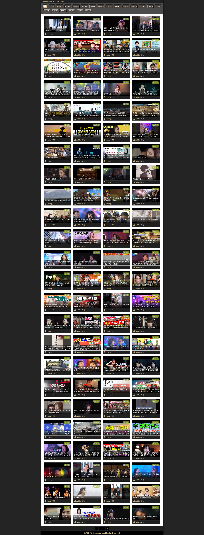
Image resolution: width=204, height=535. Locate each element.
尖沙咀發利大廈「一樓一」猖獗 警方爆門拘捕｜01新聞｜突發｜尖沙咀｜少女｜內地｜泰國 (145, 305)
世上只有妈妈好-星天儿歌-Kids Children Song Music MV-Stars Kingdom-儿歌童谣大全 (58, 433)
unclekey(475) (51, 34)
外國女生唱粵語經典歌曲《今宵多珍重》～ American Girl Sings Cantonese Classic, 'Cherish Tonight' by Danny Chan (86, 242)
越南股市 (59, 6)
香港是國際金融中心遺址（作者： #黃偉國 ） (57, 242)
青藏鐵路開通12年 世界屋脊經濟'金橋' (58, 200)
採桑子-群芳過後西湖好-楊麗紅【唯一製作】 (145, 50)
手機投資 (126, 6)
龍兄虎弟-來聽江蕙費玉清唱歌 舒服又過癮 (86, 369)
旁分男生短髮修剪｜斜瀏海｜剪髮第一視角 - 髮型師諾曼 (116, 220)
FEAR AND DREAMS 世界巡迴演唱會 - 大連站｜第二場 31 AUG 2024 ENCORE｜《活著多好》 (87, 157)
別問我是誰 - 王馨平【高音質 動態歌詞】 (145, 518)
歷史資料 (55, 11)
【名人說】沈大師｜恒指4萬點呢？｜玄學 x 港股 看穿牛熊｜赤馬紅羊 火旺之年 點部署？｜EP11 (86, 114)
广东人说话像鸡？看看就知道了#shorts (145, 30)
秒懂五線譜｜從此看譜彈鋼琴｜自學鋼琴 (86, 135)
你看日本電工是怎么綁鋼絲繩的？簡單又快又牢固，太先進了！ (116, 263)
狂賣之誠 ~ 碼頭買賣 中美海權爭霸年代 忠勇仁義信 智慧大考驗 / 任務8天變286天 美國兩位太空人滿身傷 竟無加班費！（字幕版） (146, 390)
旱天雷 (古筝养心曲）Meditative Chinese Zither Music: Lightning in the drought (146, 114)
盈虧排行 (76, 6)
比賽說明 (46, 11)
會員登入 (63, 11)
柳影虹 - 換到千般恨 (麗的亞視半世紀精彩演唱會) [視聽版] (116, 29)
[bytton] (45, 6)
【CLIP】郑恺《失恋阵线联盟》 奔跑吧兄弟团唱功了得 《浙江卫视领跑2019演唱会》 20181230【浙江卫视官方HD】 (146, 263)
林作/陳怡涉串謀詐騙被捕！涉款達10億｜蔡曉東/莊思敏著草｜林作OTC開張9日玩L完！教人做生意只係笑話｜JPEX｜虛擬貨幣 (87, 327)
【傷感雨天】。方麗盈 (140, 158)
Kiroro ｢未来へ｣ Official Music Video (86, 179)
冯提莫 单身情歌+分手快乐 (142, 497)
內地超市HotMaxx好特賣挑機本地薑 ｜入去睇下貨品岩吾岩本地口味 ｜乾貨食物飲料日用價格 (87, 348)
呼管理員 (88, 11)
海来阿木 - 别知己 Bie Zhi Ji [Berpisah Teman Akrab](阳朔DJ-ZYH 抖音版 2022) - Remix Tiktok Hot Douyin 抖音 (116, 369)
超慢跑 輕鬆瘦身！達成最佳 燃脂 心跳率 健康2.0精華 (145, 348)
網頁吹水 (101, 6)
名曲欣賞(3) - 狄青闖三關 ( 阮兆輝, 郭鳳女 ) (116, 348)
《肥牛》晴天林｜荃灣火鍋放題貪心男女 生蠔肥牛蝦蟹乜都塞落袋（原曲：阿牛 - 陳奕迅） (87, 390)
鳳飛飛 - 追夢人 (79, 497)
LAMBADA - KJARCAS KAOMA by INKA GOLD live (56, 114)
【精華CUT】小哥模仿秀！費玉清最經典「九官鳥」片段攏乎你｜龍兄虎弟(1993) (86, 51)
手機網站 (93, 6)
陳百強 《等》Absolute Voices (142, 179)
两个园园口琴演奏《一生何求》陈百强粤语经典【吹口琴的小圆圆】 (57, 326)
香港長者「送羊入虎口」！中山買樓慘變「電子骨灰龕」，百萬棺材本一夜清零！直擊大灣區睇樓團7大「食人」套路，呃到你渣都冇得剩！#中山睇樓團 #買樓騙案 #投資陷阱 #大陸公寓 (116, 433)
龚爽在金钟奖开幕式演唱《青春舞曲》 (116, 476)
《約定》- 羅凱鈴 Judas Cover (54, 179)
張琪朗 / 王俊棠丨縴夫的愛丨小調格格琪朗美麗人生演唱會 (116, 199)
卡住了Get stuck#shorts (111, 497)
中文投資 (142, 6)
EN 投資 (158, 6)
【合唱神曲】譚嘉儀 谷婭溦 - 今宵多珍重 (146, 475)
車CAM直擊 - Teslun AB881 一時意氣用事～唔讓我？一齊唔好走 (116, 411)
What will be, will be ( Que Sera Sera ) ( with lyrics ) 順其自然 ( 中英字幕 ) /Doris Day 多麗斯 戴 (145, 242)
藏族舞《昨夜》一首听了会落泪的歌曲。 (57, 50)
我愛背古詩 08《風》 (52, 73)
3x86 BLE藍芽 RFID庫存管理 (53, 1)
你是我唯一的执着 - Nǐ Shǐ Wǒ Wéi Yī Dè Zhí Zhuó (57, 518)
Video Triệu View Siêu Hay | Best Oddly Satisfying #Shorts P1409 (86, 475)
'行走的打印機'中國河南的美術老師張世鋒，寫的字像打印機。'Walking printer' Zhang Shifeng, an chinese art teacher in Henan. (58, 348)
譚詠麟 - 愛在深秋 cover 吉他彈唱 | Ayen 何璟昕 (115, 284)
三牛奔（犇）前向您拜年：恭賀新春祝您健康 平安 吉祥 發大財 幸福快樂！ (86, 72)
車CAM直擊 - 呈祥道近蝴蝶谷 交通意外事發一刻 (87, 433)
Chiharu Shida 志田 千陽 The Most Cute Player (145, 199)
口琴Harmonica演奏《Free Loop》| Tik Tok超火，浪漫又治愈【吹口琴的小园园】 (145, 369)
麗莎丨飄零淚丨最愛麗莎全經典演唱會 (116, 519)
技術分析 (84, 6)
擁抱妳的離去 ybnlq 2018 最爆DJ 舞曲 (86, 30)
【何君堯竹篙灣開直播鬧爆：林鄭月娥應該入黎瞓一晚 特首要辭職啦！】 (57, 305)
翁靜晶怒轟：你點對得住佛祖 (142, 285)
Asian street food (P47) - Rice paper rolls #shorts (116, 305)
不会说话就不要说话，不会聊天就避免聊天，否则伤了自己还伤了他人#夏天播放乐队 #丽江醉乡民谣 (145, 135)
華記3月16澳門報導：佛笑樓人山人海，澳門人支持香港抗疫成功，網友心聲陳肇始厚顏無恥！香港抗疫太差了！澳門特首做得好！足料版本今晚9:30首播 (145, 72)
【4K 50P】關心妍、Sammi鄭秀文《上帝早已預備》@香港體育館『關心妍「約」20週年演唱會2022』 (86, 454)
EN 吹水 (150, 6)
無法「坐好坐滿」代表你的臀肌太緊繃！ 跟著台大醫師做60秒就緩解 (86, 518)
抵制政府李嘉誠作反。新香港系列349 (145, 434)
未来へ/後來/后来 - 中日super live (55, 497)
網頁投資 (109, 6)
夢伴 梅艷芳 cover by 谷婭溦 (54, 30)
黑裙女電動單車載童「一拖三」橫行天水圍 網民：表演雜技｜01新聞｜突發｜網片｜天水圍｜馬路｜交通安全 (116, 72)
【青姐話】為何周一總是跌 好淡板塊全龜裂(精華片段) (57, 263)
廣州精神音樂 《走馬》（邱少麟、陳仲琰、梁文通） (57, 220)
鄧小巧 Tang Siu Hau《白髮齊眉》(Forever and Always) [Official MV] (115, 114)
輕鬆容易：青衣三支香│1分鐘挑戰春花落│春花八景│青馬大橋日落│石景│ (87, 199)
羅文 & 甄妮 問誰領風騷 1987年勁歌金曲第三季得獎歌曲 (86, 220)
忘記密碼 (80, 11)
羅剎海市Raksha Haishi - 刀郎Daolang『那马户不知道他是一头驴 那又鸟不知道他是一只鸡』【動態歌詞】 (57, 135)
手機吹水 (117, 6)
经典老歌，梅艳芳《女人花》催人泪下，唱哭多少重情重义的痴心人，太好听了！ (57, 454)
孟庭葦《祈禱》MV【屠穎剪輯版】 (144, 327)
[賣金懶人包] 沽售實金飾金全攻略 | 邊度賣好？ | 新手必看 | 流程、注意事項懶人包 (116, 135)
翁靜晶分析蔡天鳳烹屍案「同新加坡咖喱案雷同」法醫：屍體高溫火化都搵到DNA (145, 412)
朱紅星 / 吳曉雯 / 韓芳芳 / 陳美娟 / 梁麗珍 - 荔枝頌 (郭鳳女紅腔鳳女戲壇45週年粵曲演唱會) (117, 242)
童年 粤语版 (108, 94)
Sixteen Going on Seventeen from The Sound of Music (115, 178)
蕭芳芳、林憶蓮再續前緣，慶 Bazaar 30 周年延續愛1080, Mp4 (57, 411)
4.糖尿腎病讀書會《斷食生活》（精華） (115, 390)
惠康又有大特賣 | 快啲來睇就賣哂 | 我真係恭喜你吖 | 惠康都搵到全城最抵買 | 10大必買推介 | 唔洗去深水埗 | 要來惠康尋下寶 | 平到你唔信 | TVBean (116, 327)
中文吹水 (134, 6)
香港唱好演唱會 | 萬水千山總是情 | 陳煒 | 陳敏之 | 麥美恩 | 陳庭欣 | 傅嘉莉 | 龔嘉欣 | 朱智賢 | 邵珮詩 (86, 93)
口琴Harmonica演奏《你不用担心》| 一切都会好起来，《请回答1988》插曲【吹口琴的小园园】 (145, 93)
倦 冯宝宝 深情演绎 (51, 476)
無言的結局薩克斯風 (51, 158)
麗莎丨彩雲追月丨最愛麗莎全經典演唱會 (86, 411)
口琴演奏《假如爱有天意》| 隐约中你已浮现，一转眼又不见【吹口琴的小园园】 (145, 454)
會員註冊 (71, 11)
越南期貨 (68, 6)
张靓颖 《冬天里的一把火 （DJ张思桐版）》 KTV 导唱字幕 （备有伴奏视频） (57, 390)
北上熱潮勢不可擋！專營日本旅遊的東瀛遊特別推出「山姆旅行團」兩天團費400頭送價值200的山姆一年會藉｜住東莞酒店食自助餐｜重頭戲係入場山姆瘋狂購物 (116, 454)
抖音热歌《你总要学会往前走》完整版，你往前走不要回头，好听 (86, 284)
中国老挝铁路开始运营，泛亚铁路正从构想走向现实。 (86, 305)
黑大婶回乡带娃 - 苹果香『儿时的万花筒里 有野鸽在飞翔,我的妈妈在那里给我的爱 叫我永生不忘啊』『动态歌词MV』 (57, 93)
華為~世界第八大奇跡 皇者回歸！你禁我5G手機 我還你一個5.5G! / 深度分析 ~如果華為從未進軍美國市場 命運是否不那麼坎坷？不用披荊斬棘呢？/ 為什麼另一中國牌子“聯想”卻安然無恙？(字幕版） (116, 157)
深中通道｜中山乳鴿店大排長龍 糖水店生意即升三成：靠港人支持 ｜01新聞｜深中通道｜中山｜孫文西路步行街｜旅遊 (116, 51)
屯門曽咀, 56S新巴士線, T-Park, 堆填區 (57, 370)
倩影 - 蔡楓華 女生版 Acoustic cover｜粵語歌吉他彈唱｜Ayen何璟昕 (57, 284)
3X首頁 (52, 6)
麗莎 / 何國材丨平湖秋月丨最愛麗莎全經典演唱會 (86, 263)
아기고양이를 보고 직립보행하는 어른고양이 (145, 220)
